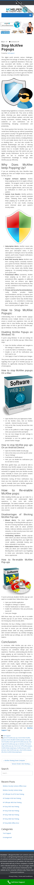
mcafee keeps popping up (8, 748)
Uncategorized (7, 837)
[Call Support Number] (17, 10)
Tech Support (6, 736)
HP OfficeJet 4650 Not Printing (12, 802)
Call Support (10, 53)
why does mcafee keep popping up (11, 752)
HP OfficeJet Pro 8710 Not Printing (13, 794)
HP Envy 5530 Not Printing (11, 811)
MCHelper (3, 857)
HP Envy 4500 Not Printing (11, 819)
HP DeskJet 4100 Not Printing (12, 798)
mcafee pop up (21, 748)
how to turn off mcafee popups (23, 746)
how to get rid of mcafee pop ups (19, 742)
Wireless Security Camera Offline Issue (14, 786)
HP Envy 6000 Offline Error (11, 823)
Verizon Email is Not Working (21, 764)
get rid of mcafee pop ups (10, 738)
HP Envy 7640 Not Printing (11, 815)
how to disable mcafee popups (15, 740)
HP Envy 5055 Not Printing (11, 806)
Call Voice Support (18, 882)
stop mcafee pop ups (13, 750)
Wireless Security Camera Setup (12, 790)
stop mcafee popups (25, 750)
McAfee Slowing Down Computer (14, 760)
